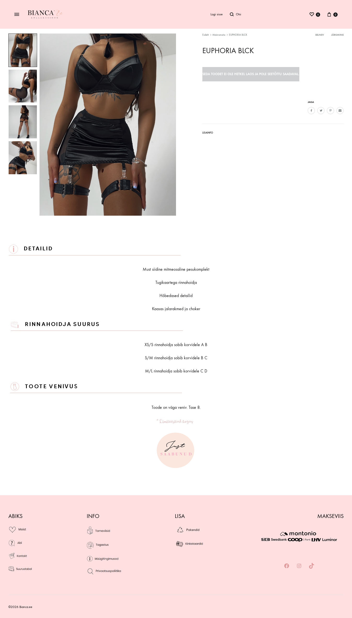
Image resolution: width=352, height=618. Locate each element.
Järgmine (337, 34)
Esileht (205, 34)
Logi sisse (216, 14)
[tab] (207, 134)
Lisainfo (207, 132)
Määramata (218, 34)
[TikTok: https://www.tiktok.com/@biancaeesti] (311, 566)
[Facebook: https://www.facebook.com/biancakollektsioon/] (286, 566)
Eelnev (319, 34)
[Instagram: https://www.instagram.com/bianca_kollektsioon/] (299, 566)
